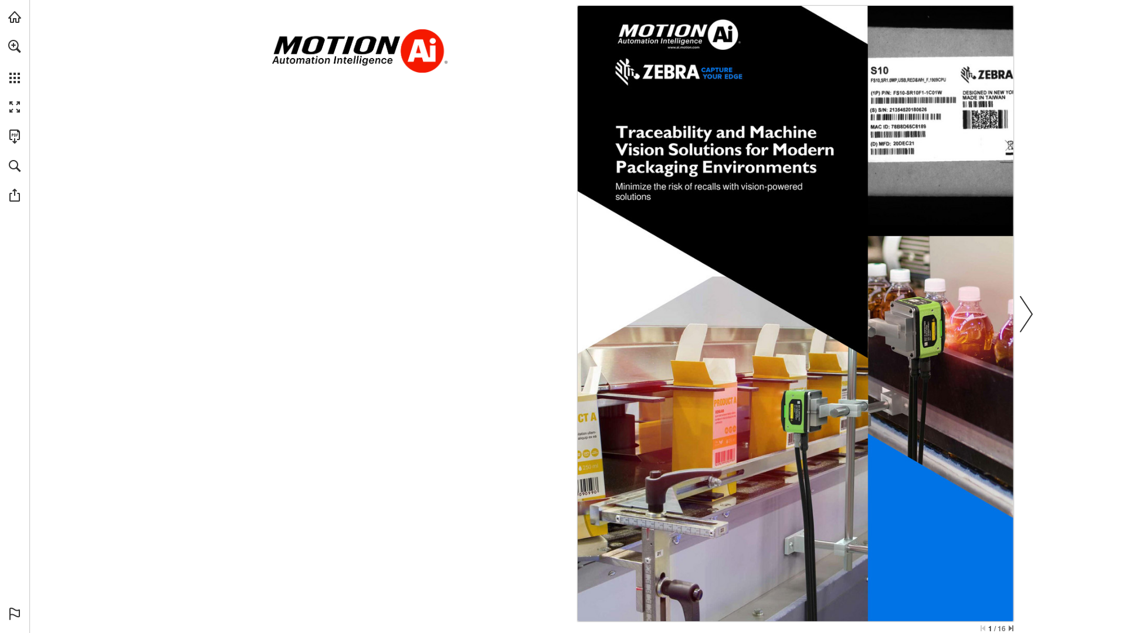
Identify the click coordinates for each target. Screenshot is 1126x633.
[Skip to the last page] (1011, 628)
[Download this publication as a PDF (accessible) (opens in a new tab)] (14, 136)
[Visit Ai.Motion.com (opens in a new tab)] (14, 17)
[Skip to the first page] (983, 628)
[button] (14, 46)
